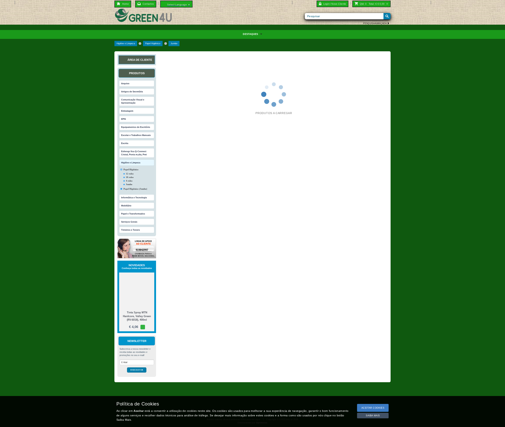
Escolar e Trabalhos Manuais (136, 135)
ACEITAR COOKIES (372, 408)
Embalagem (127, 111)
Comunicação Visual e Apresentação (132, 101)
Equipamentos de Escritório (135, 127)
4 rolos (129, 181)
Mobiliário (126, 205)
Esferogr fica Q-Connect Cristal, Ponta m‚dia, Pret (134, 153)
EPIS (123, 119)
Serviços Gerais (129, 222)
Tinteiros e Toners (130, 230)
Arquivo (125, 83)
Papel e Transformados (133, 214)
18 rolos (130, 177)
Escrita (124, 143)
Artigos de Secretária (132, 91)
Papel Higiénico (152, 43)
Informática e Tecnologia (134, 197)
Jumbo (174, 43)
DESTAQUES (250, 34)
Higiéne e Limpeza (126, 43)
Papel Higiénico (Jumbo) (135, 189)
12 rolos (130, 173)
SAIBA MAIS (373, 415)
